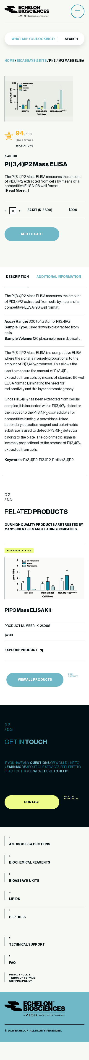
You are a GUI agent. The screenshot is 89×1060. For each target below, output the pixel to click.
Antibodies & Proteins (29, 844)
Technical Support (27, 944)
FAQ (12, 963)
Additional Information (59, 277)
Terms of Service (22, 978)
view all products (35, 679)
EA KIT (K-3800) (39, 210)
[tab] (17, 277)
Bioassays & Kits (32, 60)
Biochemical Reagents (29, 862)
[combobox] (35, 39)
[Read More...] (17, 190)
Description (17, 277)
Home (9, 60)
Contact (32, 802)
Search (71, 39)
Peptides (17, 917)
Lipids (14, 899)
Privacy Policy (19, 974)
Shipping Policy (20, 981)
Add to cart (32, 234)
